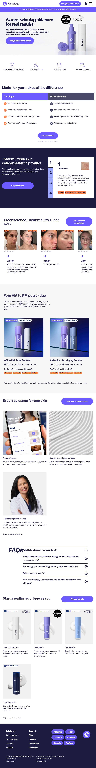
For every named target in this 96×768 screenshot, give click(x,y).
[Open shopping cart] (86, 3)
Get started (11, 731)
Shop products (12, 735)
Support (32, 731)
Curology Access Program (44, 759)
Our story (10, 743)
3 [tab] (50, 182)
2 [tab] (50, 172)
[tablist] (50, 177)
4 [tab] (50, 193)
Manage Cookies (41, 761)
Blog (31, 735)
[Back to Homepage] (11, 4)
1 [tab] (50, 162)
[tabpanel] (73, 177)
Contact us (33, 748)
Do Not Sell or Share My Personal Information (50, 756)
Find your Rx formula (70, 3)
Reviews (9, 748)
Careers (32, 739)
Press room (34, 743)
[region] (48, 254)
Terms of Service (11, 759)
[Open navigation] (90, 3)
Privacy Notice (10, 761)
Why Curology (12, 739)
